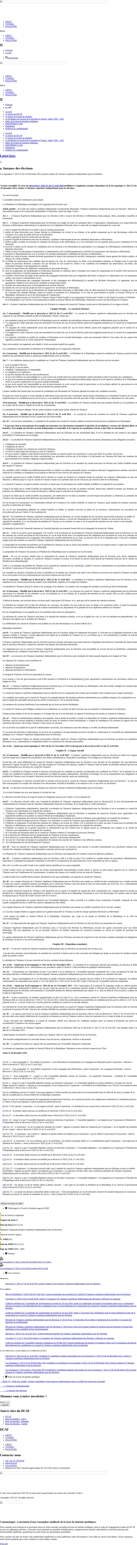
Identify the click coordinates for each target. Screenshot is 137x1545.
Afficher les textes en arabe (11, 1204)
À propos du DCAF (13, 114)
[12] (117, 635)
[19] (17, 919)
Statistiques (10, 126)
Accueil (8, 112)
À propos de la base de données (18, 116)
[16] (86, 776)
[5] (4, 1092)
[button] (68, 31)
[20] (10, 932)
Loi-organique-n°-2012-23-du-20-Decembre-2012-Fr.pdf (24, 1268)
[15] (77, 700)
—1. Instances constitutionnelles (14, 1386)
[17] (111, 801)
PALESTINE (11, 26)
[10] (82, 565)
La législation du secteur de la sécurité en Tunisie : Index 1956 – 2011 (34, 119)
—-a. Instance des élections (13, 1390)
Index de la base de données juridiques (21, 121)
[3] (58, 295)
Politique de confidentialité (16, 128)
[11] (36, 568)
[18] (26, 893)
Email (2, 1402)
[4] (46, 300)
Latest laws (7, 155)
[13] (83, 679)
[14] (131, 693)
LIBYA (8, 22)
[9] (26, 561)
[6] (10, 435)
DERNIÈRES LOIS (14, 124)
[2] (83, 280)
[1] (119, 247)
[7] (23, 524)
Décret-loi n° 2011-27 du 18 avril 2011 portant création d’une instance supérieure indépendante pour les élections (52, 1284)
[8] (45, 547)
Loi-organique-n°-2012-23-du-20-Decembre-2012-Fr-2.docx (25, 1262)
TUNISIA (9, 24)
